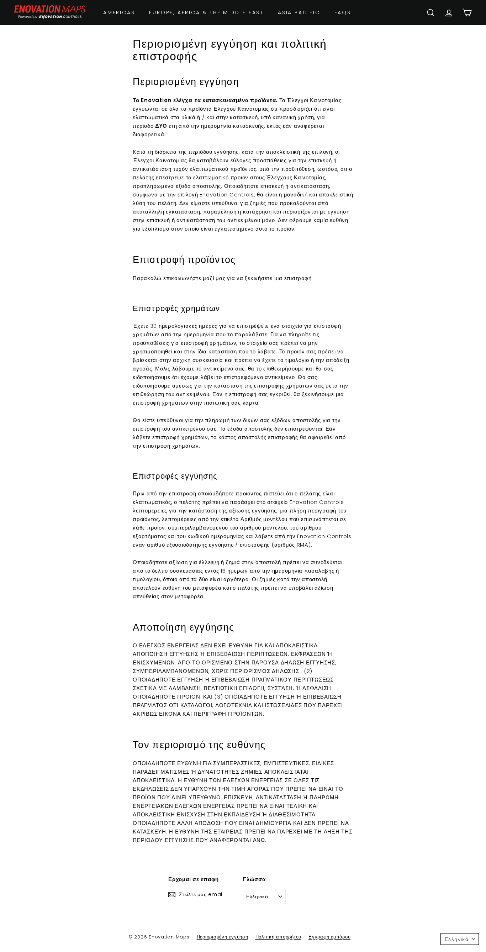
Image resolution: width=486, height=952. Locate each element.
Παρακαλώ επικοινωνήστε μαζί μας (179, 278)
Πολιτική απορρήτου (278, 936)
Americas (119, 12)
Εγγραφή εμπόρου (329, 936)
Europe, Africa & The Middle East (206, 12)
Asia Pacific (299, 12)
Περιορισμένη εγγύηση (222, 936)
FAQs (342, 12)
